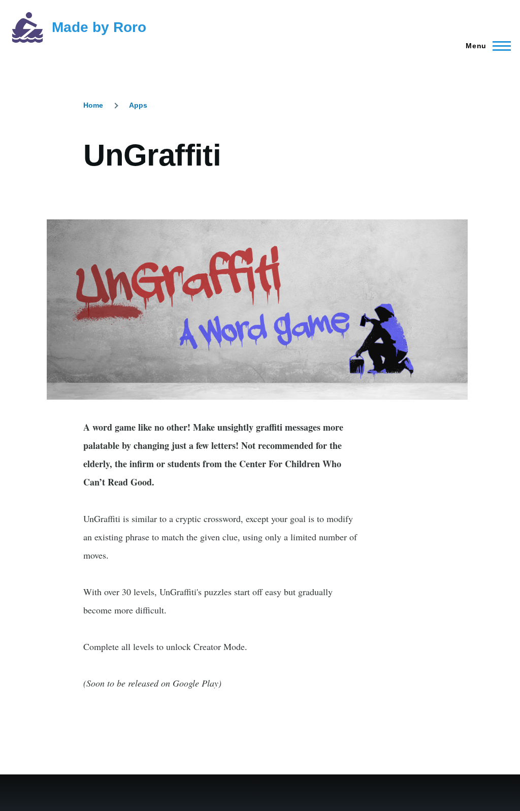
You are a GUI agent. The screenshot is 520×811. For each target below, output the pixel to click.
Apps (138, 105)
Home (93, 105)
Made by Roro (99, 27)
